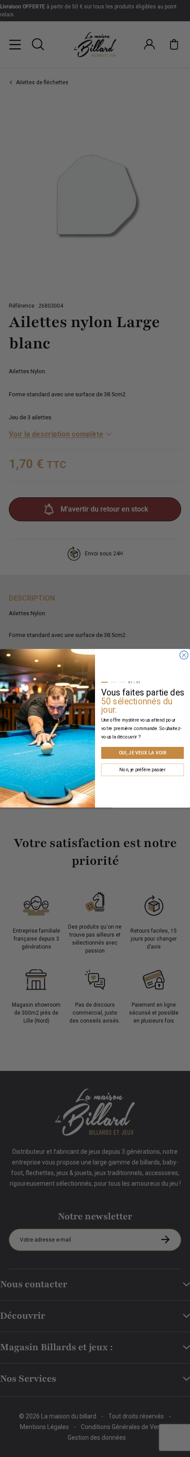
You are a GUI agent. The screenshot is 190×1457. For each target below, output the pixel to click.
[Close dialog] (184, 655)
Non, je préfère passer (142, 770)
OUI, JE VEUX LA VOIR (143, 753)
